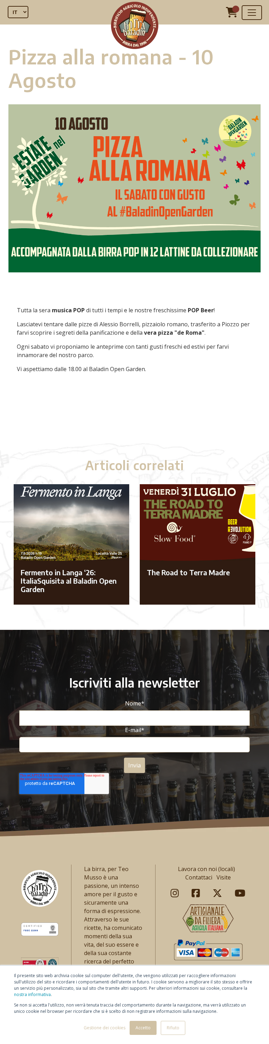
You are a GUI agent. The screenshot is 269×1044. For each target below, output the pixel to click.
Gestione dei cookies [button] (104, 1028)
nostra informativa (32, 994)
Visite (223, 877)
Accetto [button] (143, 1028)
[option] (134, 418)
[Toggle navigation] (252, 12)
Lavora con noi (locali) (206, 869)
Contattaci (198, 877)
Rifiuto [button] (173, 1028)
